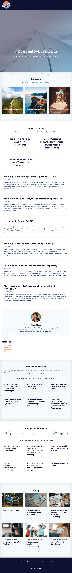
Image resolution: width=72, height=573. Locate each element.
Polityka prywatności (27, 561)
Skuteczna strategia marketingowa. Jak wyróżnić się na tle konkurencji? (59, 513)
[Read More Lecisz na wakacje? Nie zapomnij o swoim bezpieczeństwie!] (36, 530)
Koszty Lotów (7, 179)
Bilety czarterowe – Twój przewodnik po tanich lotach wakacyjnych (29, 287)
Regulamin (44, 561)
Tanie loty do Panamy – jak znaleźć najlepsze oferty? (29, 243)
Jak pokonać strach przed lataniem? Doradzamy (59, 542)
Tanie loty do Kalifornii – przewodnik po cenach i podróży (31, 176)
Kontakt (18, 561)
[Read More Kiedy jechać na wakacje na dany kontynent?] (36, 500)
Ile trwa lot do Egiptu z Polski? (18, 221)
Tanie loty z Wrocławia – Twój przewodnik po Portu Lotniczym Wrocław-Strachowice (59, 403)
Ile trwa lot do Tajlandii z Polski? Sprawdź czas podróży (30, 266)
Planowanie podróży (23, 378)
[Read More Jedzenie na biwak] (12, 500)
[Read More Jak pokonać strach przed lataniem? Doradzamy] (59, 530)
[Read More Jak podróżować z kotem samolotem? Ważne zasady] (12, 530)
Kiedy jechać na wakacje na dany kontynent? (34, 512)
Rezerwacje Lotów (8, 291)
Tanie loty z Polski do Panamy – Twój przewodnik (20, 142)
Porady (6, 351)
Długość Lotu (7, 224)
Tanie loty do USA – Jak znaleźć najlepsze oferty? (35, 386)
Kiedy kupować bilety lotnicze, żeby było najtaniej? (12, 401)
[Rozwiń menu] (69, 5)
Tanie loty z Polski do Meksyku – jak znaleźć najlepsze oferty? (33, 199)
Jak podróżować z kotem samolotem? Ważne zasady (11, 542)
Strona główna (52, 561)
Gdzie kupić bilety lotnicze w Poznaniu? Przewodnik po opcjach (36, 402)
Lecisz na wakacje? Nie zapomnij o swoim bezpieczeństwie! (35, 543)
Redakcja (37, 561)
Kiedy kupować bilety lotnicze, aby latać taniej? (59, 386)
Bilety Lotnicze (8, 345)
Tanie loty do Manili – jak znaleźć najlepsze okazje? (20, 162)
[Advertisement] (36, 35)
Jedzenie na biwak (11, 510)
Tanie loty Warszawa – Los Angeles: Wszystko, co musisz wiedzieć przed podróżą (35, 450)
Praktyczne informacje (26, 440)
